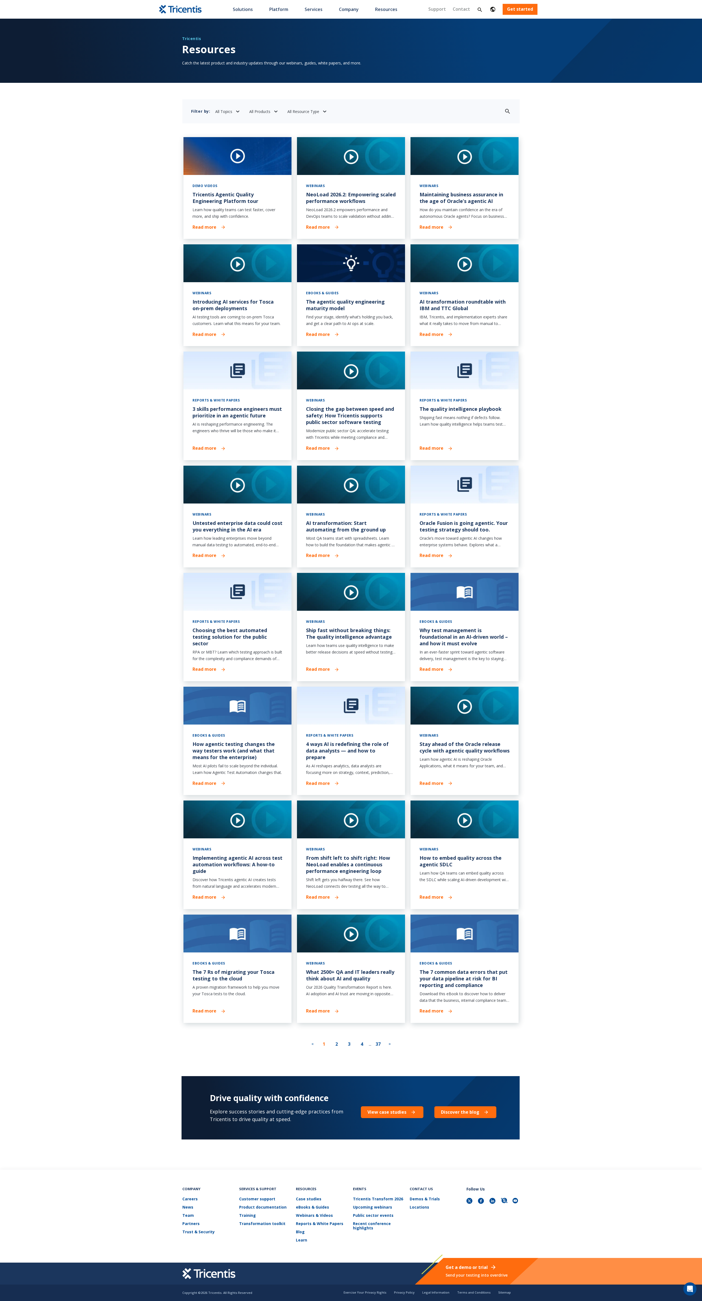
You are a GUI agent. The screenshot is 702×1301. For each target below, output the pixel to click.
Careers (190, 1199)
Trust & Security (198, 1232)
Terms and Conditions (474, 1292)
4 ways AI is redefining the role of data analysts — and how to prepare (347, 750)
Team (188, 1215)
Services (313, 9)
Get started (520, 9)
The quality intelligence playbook (461, 409)
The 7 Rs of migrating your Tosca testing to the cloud (233, 975)
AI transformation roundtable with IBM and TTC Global (463, 305)
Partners (191, 1223)
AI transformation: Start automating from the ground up (346, 526)
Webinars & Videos (314, 1215)
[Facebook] (481, 1201)
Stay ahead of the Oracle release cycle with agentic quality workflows (464, 747)
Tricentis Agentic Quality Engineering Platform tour (225, 197)
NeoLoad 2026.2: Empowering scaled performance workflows (351, 197)
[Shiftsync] (504, 1201)
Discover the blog (460, 1112)
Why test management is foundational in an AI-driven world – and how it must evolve (464, 637)
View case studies (386, 1112)
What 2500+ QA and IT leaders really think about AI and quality (350, 975)
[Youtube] (516, 1201)
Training (247, 1215)
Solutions (243, 9)
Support (437, 9)
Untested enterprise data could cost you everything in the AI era (237, 526)
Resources (386, 9)
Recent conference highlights (372, 1226)
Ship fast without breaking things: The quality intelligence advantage (349, 633)
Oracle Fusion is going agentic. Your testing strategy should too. (464, 526)
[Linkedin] (493, 1201)
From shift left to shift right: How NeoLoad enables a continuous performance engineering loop (348, 864)
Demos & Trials (425, 1199)
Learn (301, 1240)
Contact (461, 9)
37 (378, 1044)
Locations (419, 1207)
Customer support (257, 1199)
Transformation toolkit (262, 1223)
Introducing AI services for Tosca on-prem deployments (233, 305)
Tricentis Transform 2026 (378, 1199)
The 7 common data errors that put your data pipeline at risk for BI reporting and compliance (464, 978)
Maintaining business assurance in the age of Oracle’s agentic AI (461, 197)
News (187, 1207)
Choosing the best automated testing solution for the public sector (230, 637)
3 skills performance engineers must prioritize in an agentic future (237, 412)
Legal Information (435, 1292)
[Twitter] (470, 1201)
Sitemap (504, 1292)
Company (349, 9)
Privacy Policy (404, 1292)
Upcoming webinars (372, 1207)
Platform (278, 9)
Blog (300, 1232)
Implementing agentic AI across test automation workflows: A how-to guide (237, 864)
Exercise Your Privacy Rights (365, 1292)
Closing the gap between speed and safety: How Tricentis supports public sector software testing (350, 415)
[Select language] (493, 9)
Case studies (308, 1199)
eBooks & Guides (312, 1207)
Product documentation (263, 1207)
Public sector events (373, 1215)
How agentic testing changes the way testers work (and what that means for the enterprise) (234, 750)
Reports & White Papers (319, 1223)
